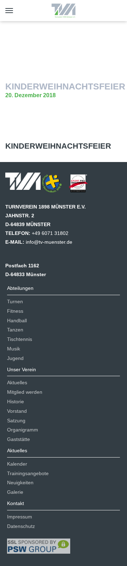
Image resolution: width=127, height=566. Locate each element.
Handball (17, 320)
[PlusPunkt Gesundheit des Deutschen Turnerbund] (55, 185)
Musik (13, 349)
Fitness (15, 311)
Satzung (16, 420)
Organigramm (22, 430)
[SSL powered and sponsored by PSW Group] (38, 543)
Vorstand (17, 411)
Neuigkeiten (20, 482)
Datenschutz (21, 526)
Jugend (15, 358)
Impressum (19, 517)
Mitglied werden (24, 392)
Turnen (15, 301)
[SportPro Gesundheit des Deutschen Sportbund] (82, 185)
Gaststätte (18, 439)
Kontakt (15, 503)
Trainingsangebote (28, 473)
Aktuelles (17, 382)
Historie (15, 401)
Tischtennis (19, 339)
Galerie (15, 492)
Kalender (17, 464)
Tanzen (15, 329)
